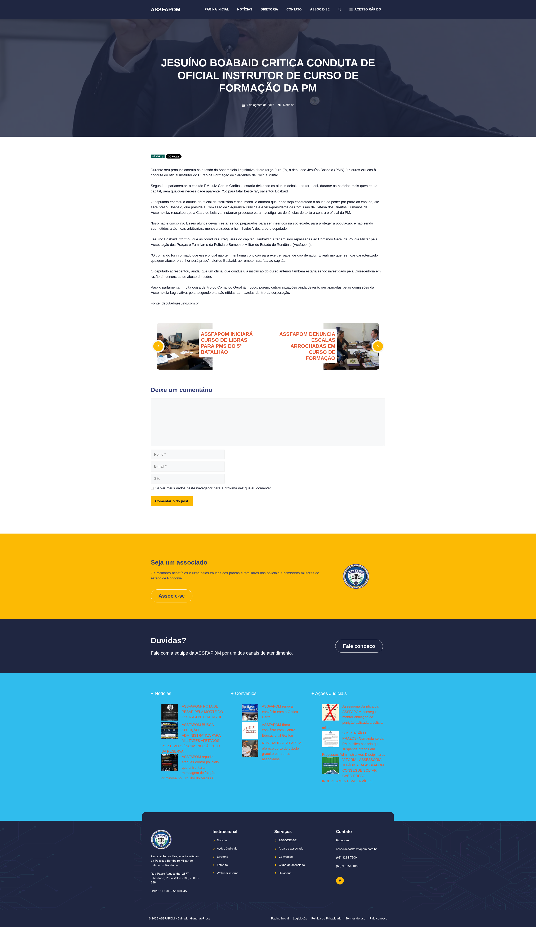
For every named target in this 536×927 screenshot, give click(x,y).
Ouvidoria (285, 873)
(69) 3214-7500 (346, 857)
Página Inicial (217, 9)
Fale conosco (359, 646)
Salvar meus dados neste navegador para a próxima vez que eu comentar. (213, 488)
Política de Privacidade (326, 918)
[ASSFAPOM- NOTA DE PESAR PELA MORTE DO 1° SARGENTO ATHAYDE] (169, 713)
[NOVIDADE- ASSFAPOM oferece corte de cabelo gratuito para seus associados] (250, 749)
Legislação (300, 918)
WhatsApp (158, 156)
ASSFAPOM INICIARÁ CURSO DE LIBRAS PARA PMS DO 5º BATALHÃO (227, 343)
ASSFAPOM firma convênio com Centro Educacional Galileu (278, 730)
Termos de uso (355, 918)
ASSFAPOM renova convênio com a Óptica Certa (280, 711)
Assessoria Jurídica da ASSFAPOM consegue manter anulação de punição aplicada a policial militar (352, 717)
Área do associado (291, 848)
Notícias (244, 9)
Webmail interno (227, 873)
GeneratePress (200, 918)
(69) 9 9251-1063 (347, 866)
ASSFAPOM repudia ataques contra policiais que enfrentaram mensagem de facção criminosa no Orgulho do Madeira (190, 767)
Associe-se (320, 9)
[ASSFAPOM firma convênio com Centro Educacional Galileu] (250, 731)
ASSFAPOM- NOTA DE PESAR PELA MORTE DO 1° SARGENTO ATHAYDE (202, 711)
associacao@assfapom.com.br (356, 849)
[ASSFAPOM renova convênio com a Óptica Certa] (250, 713)
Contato (294, 9)
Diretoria (269, 9)
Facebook (342, 840)
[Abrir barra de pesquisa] (339, 9)
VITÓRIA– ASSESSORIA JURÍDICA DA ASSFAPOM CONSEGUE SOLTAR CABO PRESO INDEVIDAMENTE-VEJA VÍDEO (353, 770)
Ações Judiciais (227, 848)
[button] (365, 9)
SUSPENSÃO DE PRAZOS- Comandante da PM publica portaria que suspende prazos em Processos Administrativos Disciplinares (353, 744)
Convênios (286, 856)
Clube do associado (292, 864)
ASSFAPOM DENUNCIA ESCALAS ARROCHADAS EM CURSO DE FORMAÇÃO (307, 346)
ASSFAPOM (165, 9)
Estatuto (222, 864)
